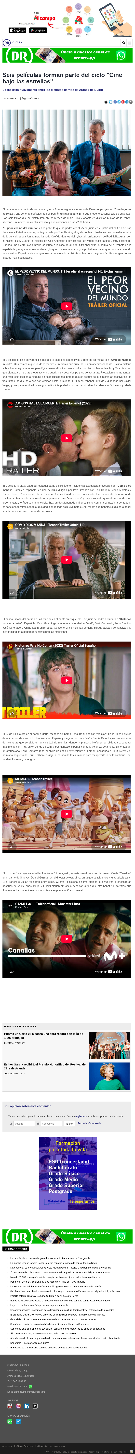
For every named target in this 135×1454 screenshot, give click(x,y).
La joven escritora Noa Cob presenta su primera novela (39, 1305)
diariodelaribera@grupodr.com (29, 1391)
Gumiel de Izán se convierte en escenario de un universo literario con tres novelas (53, 1319)
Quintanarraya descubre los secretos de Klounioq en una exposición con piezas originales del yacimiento (65, 1291)
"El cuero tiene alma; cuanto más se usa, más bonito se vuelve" (43, 1333)
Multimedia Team (110, 1452)
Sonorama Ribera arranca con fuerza (29, 1342)
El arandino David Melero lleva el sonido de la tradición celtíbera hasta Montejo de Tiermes (57, 1314)
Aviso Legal (7, 1446)
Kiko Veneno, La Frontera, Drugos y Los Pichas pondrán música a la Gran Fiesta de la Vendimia (60, 1267)
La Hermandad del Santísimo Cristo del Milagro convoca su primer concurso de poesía (55, 1286)
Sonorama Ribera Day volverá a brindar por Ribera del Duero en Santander (49, 1324)
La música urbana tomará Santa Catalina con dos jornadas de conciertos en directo (53, 1263)
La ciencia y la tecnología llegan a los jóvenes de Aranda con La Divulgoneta (50, 1258)
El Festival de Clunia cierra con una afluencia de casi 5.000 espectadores (48, 1347)
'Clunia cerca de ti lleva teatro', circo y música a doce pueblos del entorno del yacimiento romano (60, 1272)
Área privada (59, 1446)
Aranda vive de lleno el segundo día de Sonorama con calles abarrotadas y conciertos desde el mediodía (65, 1338)
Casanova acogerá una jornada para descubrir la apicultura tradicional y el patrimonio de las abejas (62, 1310)
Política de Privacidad (23, 1446)
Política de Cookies (43, 1446)
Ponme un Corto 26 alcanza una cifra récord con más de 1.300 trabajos (47, 1281)
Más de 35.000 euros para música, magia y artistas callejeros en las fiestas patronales (55, 1277)
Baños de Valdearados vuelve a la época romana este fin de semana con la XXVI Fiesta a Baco (60, 1300)
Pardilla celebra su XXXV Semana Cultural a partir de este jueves (44, 1295)
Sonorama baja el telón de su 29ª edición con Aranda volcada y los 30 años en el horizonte (57, 1328)
